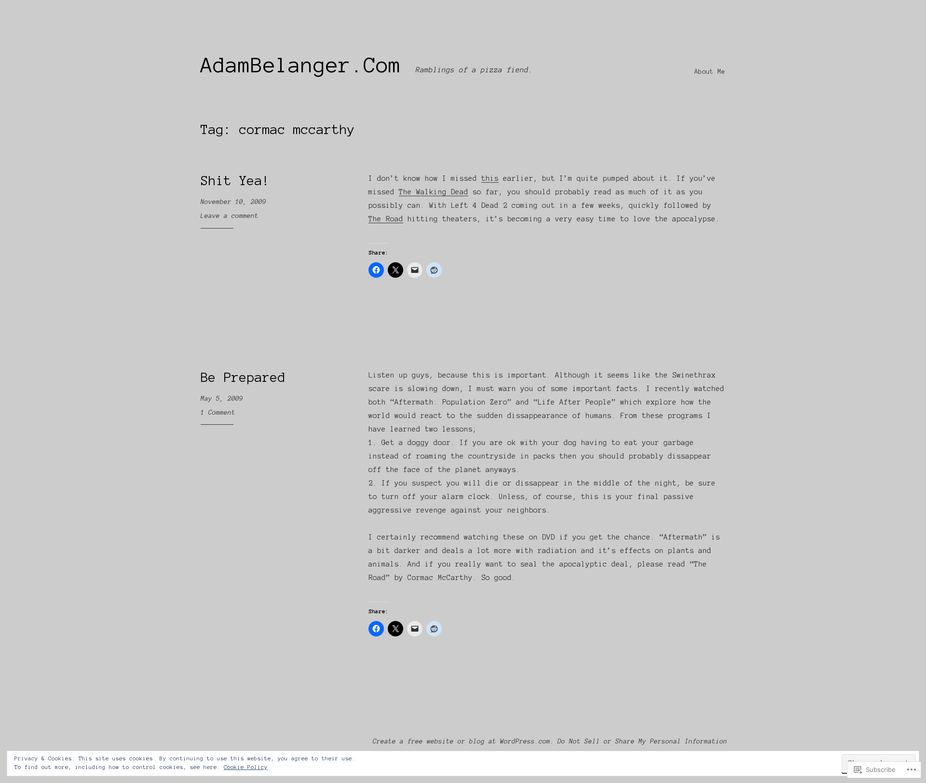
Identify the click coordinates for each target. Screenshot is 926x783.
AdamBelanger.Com (301, 65)
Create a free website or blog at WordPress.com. (463, 741)
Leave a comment (230, 216)
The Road (385, 219)
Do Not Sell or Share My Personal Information (642, 741)
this (490, 178)
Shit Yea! (235, 181)
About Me (709, 71)
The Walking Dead (433, 192)
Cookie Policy (246, 767)
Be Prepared (243, 377)
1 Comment (218, 412)
